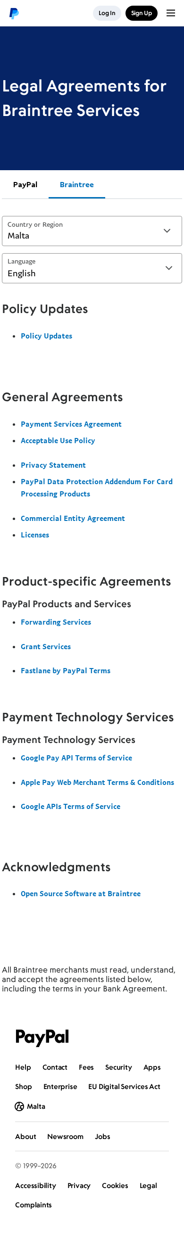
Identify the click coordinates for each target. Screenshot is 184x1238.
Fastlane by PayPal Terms (65, 670)
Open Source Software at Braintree (81, 893)
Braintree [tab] (77, 184)
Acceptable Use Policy (58, 440)
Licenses (35, 534)
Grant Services (46, 646)
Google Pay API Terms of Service (76, 757)
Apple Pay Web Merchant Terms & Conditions (97, 782)
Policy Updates (46, 335)
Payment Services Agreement (71, 424)
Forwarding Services (56, 622)
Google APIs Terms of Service (70, 806)
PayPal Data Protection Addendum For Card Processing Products (97, 487)
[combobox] (92, 231)
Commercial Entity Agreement (73, 518)
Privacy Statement (53, 465)
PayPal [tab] (25, 184)
